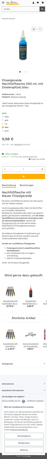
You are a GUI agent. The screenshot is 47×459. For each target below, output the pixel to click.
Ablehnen (24, 450)
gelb (6, 120)
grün (7, 131)
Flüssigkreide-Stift (9, 223)
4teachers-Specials (18, 97)
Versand (18, 144)
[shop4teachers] (12, 2)
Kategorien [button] (7, 364)
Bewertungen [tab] (27, 185)
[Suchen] (42, 9)
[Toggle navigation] (3, 1)
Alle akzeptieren (24, 436)
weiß (7, 117)
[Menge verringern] (4, 169)
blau (6, 127)
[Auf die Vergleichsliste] (33, 29)
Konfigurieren (24, 443)
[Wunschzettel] (38, 2)
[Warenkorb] (42, 2)
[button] (33, 2)
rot (6, 124)
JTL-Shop (27, 456)
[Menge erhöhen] (42, 169)
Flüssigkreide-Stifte (16, 208)
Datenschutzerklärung (19, 430)
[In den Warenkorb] (23, 176)
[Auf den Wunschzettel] (40, 29)
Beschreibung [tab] (9, 185)
